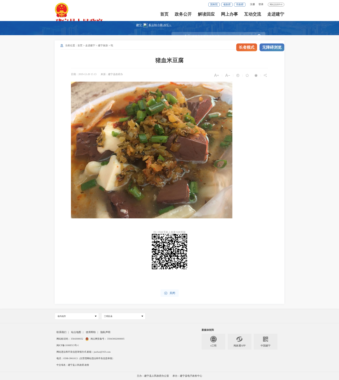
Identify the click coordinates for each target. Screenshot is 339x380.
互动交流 (252, 14)
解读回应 (206, 14)
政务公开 (183, 14)
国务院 (214, 4)
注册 (252, 4)
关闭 (169, 293)
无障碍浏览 (272, 47)
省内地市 (61, 316)
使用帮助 (91, 332)
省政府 (227, 4)
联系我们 (61, 332)
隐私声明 (105, 332)
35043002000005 (115, 338)
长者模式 (246, 47)
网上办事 (229, 14)
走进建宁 (275, 14)
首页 (164, 14)
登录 (260, 4)
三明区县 (108, 316)
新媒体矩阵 (208, 330)
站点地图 (76, 332)
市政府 (239, 4)
